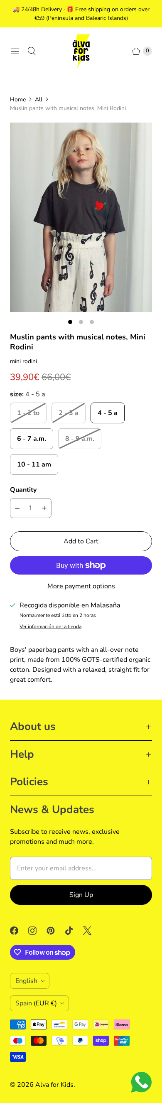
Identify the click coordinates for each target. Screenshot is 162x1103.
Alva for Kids (54, 1084)
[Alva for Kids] (81, 51)
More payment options (81, 586)
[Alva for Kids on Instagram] (37, 930)
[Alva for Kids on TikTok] (74, 930)
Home (18, 99)
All (38, 99)
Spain (36, 1003)
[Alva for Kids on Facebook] (19, 930)
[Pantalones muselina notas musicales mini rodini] (81, 217)
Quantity (23, 489)
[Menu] (15, 51)
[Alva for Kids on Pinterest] (56, 930)
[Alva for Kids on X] (92, 930)
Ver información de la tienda (50, 627)
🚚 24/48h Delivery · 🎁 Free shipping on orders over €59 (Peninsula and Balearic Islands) (81, 13)
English (26, 980)
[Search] (31, 51)
